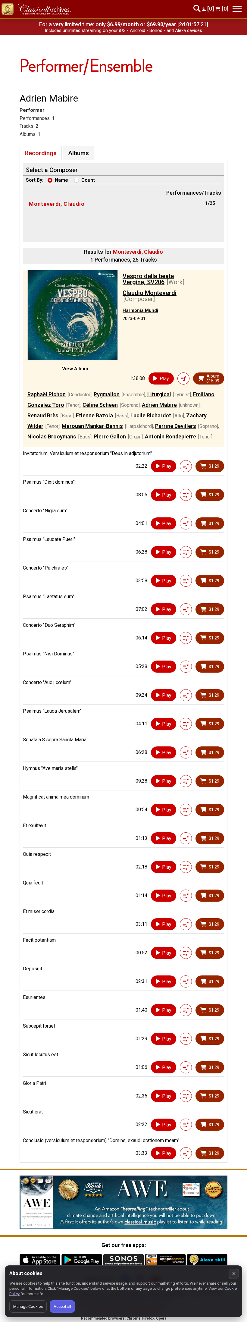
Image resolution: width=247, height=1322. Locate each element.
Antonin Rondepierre (170, 436)
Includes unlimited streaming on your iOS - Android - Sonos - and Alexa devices (123, 30)
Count (88, 180)
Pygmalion (107, 394)
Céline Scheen (100, 405)
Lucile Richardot (150, 415)
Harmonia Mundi (140, 310)
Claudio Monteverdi (150, 293)
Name (61, 180)
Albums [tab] (78, 153)
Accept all (62, 1306)
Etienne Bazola (94, 415)
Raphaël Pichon (46, 394)
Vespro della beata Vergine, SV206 (148, 279)
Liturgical (159, 394)
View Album (75, 369)
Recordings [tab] (41, 153)
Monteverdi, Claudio (57, 204)
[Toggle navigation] (237, 8)
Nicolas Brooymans (51, 436)
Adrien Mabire (159, 405)
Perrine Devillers (175, 426)
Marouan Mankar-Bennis (92, 426)
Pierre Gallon (110, 436)
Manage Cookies (28, 1306)
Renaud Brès (42, 415)
